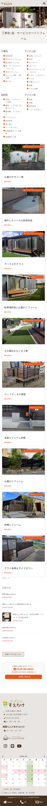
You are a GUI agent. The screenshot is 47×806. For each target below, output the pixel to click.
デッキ (31, 79)
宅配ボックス (34, 82)
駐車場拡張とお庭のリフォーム (20, 307)
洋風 (30, 103)
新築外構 (8, 56)
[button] (44, 3)
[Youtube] (19, 746)
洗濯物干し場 (10, 137)
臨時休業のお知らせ (9, 627)
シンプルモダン (35, 109)
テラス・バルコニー (37, 75)
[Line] (12, 746)
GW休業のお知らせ (9, 638)
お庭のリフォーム (13, 481)
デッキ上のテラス (14, 264)
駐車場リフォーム (12, 63)
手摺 (30, 59)
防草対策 (8, 121)
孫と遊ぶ (8, 124)
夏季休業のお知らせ (9, 594)
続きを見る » (8, 181)
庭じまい (8, 81)
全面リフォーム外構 (14, 438)
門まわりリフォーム (13, 59)
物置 (30, 85)
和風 (30, 99)
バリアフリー (10, 117)
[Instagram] (5, 746)
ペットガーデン (11, 127)
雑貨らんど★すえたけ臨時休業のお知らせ (16, 604)
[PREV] (3, 756)
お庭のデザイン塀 (13, 177)
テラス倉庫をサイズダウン (18, 568)
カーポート (33, 63)
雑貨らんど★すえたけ (14, 726)
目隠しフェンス (35, 56)
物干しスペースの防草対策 (18, 220)
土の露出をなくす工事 (16, 351)
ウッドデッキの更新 (15, 394)
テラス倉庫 (33, 89)
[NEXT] (44, 756)
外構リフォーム (12, 525)
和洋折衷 (32, 106)
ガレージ (32, 66)
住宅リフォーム (11, 72)
